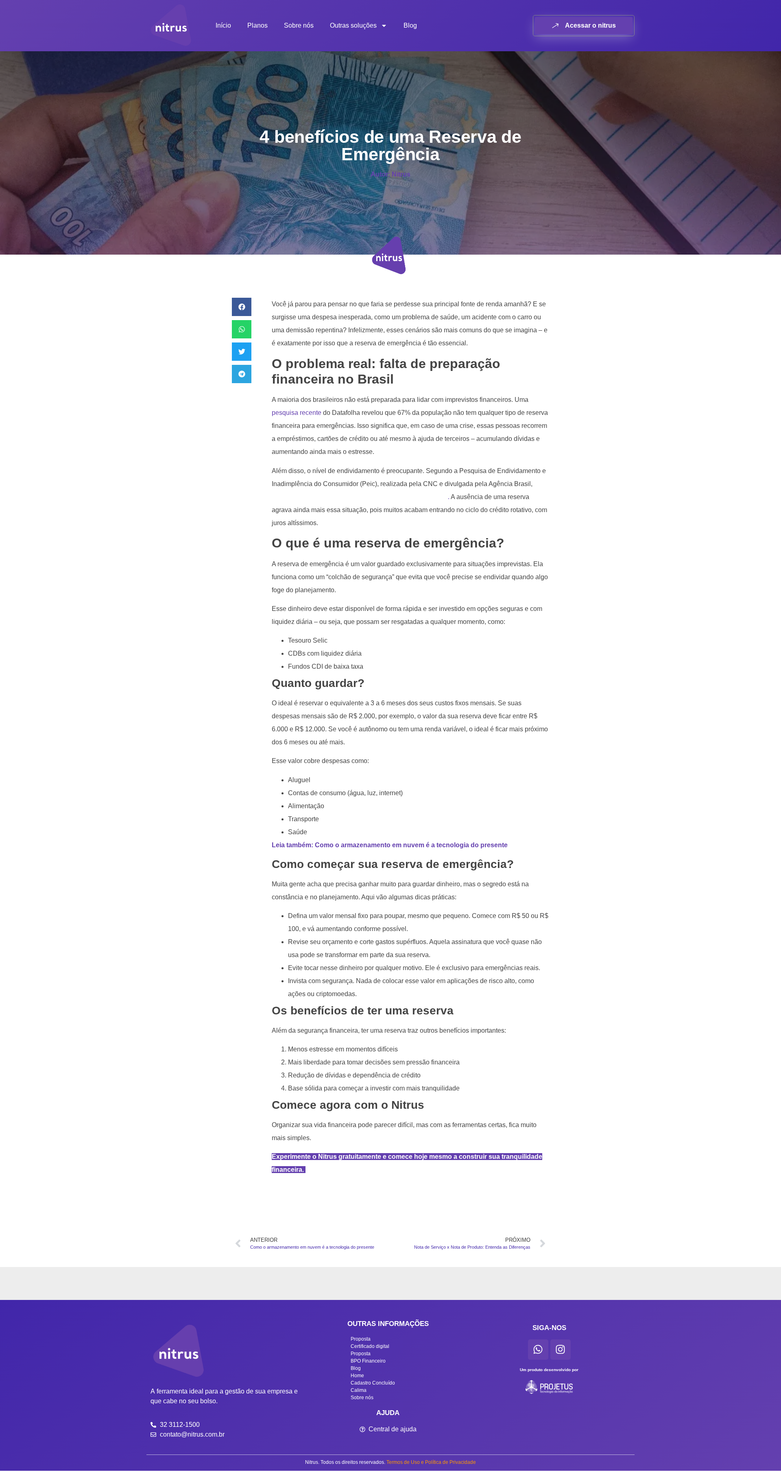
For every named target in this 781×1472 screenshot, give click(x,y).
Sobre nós (299, 25)
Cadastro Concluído (373, 1383)
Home (357, 1375)
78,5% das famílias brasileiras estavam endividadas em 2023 (360, 496)
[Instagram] (560, 1349)
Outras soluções (353, 25)
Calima (359, 1390)
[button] (241, 307)
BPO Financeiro (368, 1361)
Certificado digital (370, 1346)
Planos (257, 25)
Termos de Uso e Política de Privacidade (431, 1462)
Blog (410, 25)
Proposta (361, 1339)
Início (223, 25)
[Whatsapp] (538, 1349)
